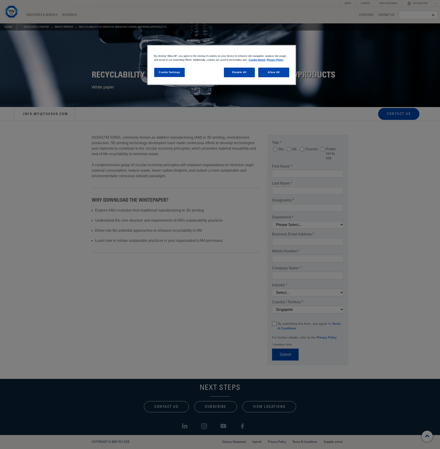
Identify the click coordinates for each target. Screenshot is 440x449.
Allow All (274, 72)
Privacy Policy (275, 59)
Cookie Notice (257, 59)
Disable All (239, 72)
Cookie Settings (169, 72)
